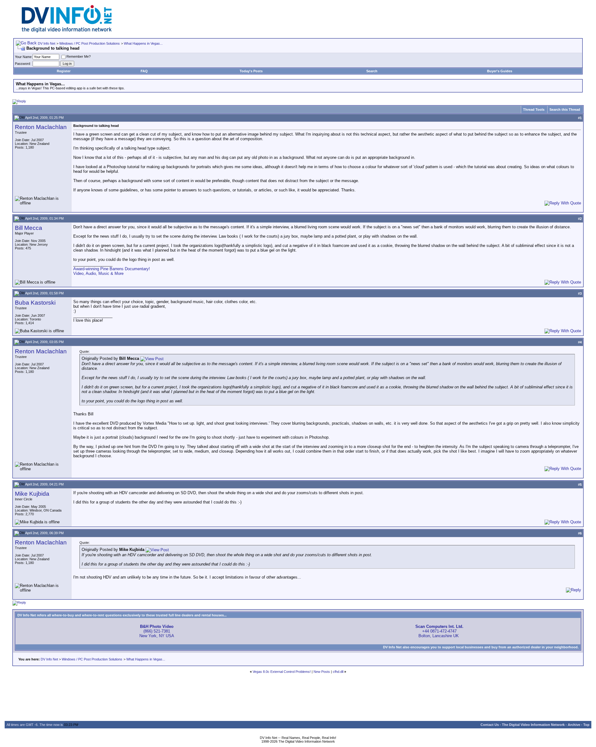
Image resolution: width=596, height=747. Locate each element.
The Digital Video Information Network (533, 725)
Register (63, 71)
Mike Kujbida (32, 493)
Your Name (23, 57)
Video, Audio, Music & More (98, 273)
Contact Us (490, 725)
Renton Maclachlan (41, 127)
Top (586, 725)
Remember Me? (78, 56)
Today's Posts (251, 71)
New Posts (322, 671)
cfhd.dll (338, 671)
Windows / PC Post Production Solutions (89, 43)
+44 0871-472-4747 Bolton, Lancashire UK (439, 631)
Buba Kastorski (35, 302)
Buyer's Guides (499, 71)
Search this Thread (564, 109)
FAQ (144, 71)
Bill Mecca (28, 228)
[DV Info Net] (66, 31)
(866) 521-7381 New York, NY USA (156, 631)
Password (22, 63)
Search (371, 71)
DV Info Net (46, 43)
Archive (574, 725)
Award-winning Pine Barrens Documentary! (111, 268)
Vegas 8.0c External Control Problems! (282, 671)
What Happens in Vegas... (143, 43)
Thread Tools (533, 109)
